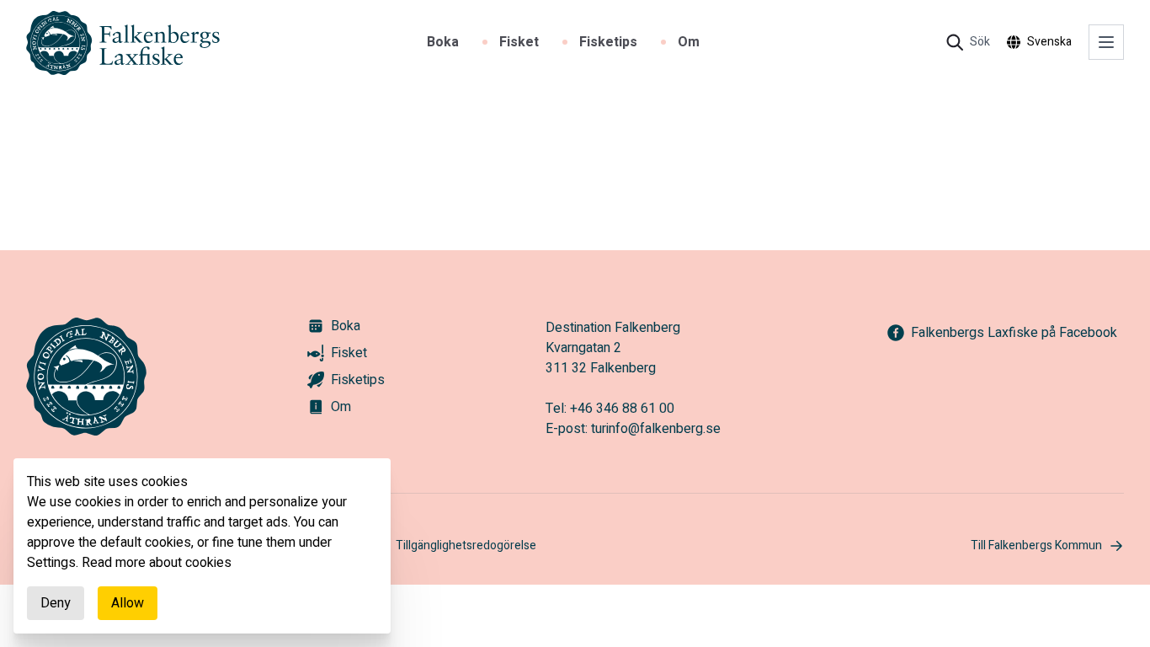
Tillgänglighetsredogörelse (466, 545)
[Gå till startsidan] (123, 43)
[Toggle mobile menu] (1106, 42)
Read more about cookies (157, 563)
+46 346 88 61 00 (622, 408)
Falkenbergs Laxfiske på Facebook (1014, 333)
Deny (55, 603)
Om (689, 42)
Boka (443, 42)
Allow (127, 603)
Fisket (519, 42)
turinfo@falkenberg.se (656, 429)
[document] (202, 546)
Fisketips (608, 42)
